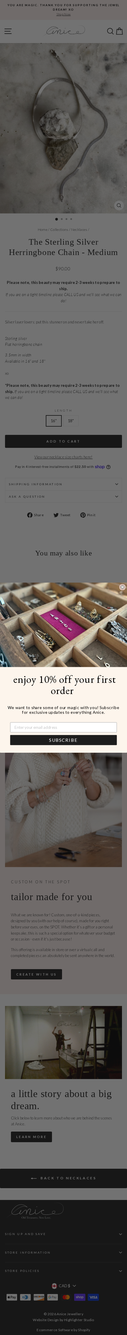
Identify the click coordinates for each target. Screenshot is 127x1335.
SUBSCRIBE (63, 740)
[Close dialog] (122, 586)
